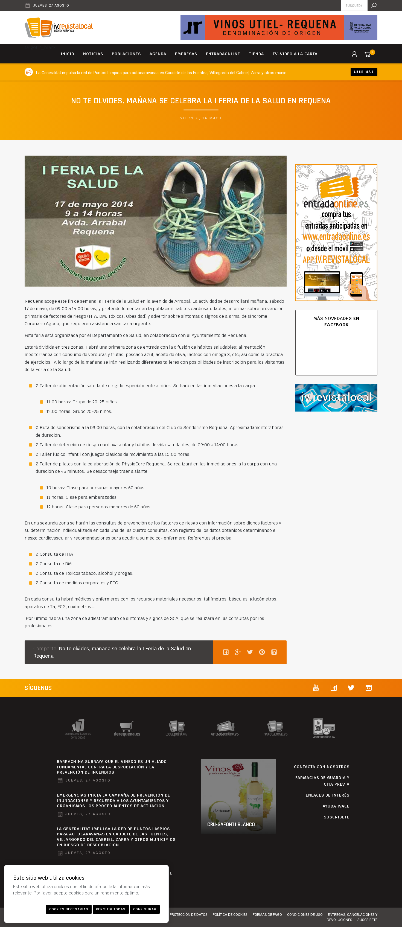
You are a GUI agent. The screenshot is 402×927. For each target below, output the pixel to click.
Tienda (256, 53)
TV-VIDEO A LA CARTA (295, 53)
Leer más (364, 71)
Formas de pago (267, 915)
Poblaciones (126, 53)
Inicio (67, 53)
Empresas (186, 53)
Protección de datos (189, 915)
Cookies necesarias (68, 909)
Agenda (158, 53)
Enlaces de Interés (327, 795)
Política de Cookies (230, 915)
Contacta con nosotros (321, 766)
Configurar (144, 909)
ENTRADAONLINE (223, 53)
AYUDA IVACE (336, 806)
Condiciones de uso (305, 915)
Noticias (93, 53)
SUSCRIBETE (336, 817)
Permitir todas (111, 909)
